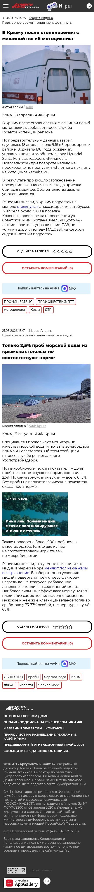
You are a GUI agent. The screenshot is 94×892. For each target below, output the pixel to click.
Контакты (54, 728)
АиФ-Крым (37, 426)
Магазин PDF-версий (22, 728)
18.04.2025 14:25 (14, 18)
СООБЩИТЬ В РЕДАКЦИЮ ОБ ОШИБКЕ (36, 751)
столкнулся (28, 207)
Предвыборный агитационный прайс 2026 (43, 745)
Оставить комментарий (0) (47, 268)
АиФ (29, 107)
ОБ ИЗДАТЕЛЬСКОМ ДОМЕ (25, 716)
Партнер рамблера (41, 870)
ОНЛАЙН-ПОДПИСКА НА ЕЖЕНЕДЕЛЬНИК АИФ (42, 722)
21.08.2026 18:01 (13, 331)
